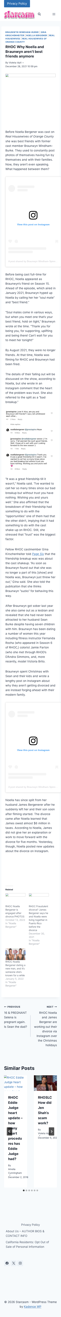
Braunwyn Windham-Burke (22, 32)
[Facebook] (7, 1263)
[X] (13, 1263)
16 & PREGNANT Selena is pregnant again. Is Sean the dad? (15, 1016)
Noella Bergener (36, 35)
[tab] (24, 1190)
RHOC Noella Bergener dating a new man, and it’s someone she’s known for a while (15, 968)
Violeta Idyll (15, 62)
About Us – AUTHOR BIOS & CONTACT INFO (25, 1234)
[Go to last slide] (9, 1131)
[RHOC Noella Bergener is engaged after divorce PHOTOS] (15, 899)
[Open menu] (54, 14)
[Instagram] (20, 1263)
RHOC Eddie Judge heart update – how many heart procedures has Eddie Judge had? (15, 1128)
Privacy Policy (17, 3)
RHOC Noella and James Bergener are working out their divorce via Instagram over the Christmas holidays (45, 1026)
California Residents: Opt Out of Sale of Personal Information (27, 1244)
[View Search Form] (39, 14)
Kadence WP (32, 1306)
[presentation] (15, 1083)
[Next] (51, 1131)
